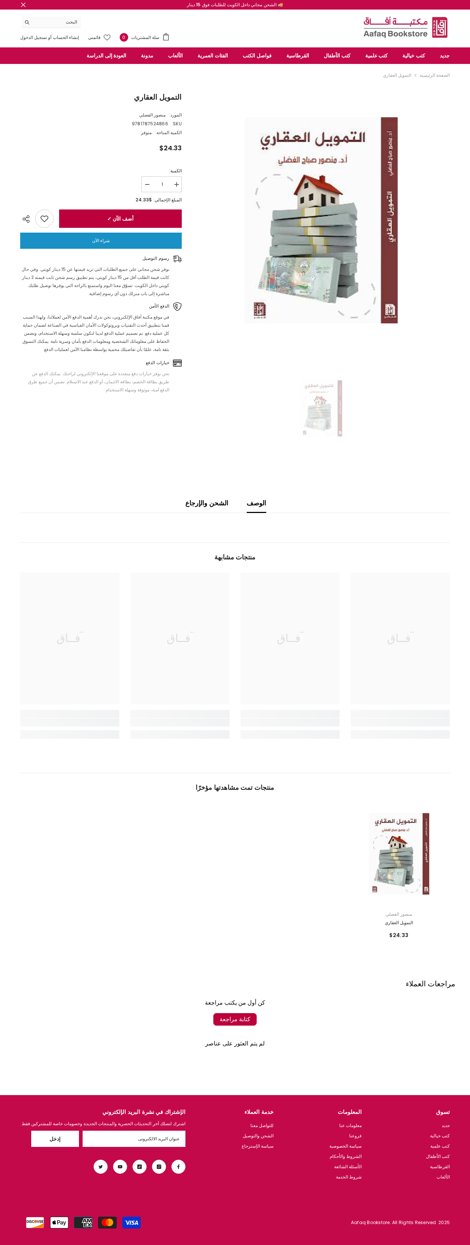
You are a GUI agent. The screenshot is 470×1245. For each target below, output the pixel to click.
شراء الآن (101, 240)
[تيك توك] (140, 1167)
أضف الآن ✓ (120, 218)
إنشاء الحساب (65, 37)
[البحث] (51, 22)
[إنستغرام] (159, 1167)
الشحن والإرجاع (206, 502)
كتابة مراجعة (235, 1019)
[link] (400, 722)
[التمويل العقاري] (399, 854)
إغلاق (23, 5)
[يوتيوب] (120, 1167)
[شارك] (27, 219)
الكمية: (175, 171)
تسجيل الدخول (33, 37)
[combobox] (57, 22)
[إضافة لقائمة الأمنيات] (44, 218)
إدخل (55, 1138)
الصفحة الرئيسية (435, 75)
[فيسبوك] (178, 1167)
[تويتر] (101, 1167)
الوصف (256, 502)
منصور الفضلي (152, 115)
